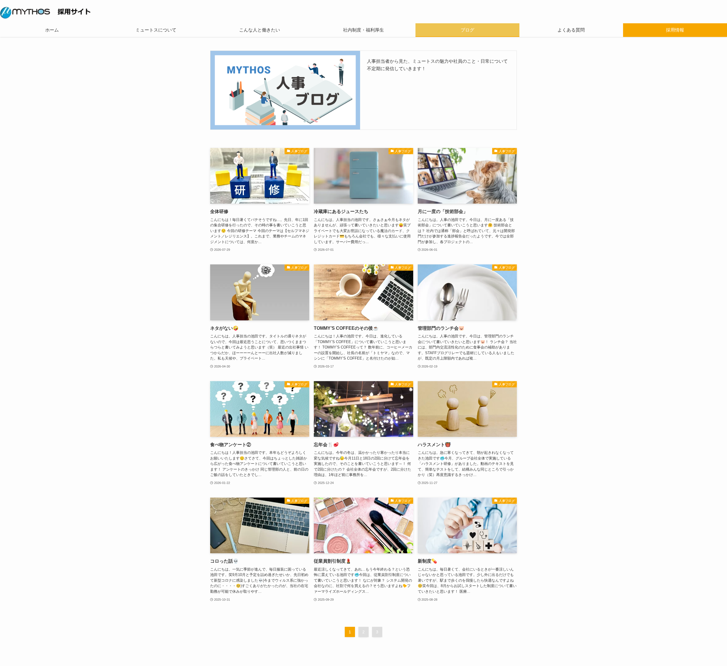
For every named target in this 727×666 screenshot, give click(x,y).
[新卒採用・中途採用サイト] (363, 13)
